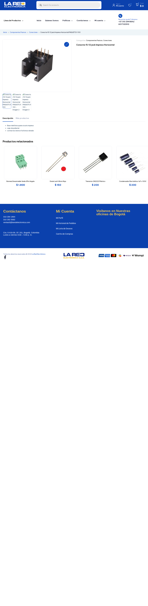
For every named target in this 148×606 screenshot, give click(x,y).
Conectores (33, 32)
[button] (66, 44)
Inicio (5, 32)
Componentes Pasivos (18, 32)
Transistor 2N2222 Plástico (95, 181)
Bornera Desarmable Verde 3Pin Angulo (21, 181)
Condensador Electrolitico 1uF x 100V (132, 181)
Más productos (22, 118)
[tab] (8, 118)
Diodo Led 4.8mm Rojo (58, 181)
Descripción (8, 118)
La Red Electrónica (38, 254)
